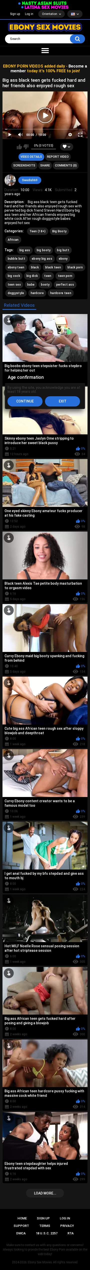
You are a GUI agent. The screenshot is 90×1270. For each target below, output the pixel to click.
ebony (63, 258)
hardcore (37, 293)
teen (47, 276)
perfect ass (65, 284)
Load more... (45, 1193)
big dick (32, 276)
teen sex (14, 284)
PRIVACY (67, 1226)
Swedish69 (30, 180)
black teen (53, 267)
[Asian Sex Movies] (42, 3)
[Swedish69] (10, 180)
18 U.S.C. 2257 (47, 1233)
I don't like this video (25, 146)
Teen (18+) (38, 231)
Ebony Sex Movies (40, 1262)
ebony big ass (42, 258)
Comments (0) (66, 165)
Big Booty (59, 231)
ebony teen (16, 267)
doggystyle (16, 293)
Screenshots (24, 165)
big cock (14, 276)
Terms (44, 1226)
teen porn (65, 276)
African (13, 239)
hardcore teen (60, 293)
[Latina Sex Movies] (45, 7)
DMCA (21, 1233)
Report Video (58, 157)
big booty (44, 250)
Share (45, 165)
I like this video (19, 146)
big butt (63, 250)
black (35, 267)
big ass (25, 250)
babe (30, 284)
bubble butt (16, 258)
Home (22, 1218)
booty (45, 284)
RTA (71, 1233)
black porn (75, 267)
